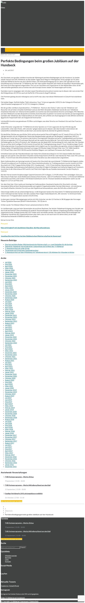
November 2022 (11, 339)
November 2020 (11, 376)
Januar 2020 (9, 388)
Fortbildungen (11, 40)
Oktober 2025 (10, 278)
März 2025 (9, 288)
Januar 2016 (9, 465)
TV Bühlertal (14, 601)
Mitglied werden (11, 556)
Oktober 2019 (10, 394)
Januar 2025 (9, 290)
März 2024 (9, 309)
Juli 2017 (8, 445)
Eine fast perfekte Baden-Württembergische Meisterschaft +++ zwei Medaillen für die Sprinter (39, 244)
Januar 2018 (9, 433)
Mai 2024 (8, 305)
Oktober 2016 (10, 461)
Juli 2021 (8, 362)
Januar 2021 (9, 372)
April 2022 (9, 349)
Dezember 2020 (11, 374)
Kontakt (7, 46)
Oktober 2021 (10, 356)
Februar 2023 (10, 333)
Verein (7, 17)
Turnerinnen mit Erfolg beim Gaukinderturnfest (21, 250)
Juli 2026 (8, 262)
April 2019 (9, 404)
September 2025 (11, 280)
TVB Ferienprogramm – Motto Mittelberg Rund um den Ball (27, 485)
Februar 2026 (10, 270)
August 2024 (9, 300)
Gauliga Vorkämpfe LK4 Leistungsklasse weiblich (23, 493)
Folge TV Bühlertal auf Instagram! (13, 598)
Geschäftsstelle (12, 19)
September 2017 (11, 441)
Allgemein (9, 511)
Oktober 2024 (10, 296)
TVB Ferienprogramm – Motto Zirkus (19, 477)
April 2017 (9, 451)
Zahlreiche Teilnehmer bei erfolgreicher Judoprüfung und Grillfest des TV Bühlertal (34, 246)
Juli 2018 (8, 421)
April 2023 (9, 331)
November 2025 (11, 276)
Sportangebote (10, 27)
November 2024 (11, 294)
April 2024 (9, 307)
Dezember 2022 (11, 337)
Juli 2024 (8, 301)
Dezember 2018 (11, 412)
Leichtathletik (11, 30)
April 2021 (9, 366)
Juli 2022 (8, 345)
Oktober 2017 (10, 439)
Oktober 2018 (10, 415)
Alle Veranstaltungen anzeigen (11, 501)
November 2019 (11, 392)
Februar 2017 (10, 455)
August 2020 (9, 380)
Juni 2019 (8, 400)
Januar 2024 (9, 313)
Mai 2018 (8, 425)
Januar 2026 (9, 272)
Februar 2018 (10, 431)
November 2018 (11, 413)
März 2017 (9, 453)
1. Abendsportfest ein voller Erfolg (17, 248)
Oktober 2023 (10, 319)
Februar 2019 (10, 408)
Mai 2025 (8, 284)
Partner (7, 44)
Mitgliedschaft (11, 23)
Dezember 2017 (11, 435)
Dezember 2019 (11, 390)
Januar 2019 (9, 410)
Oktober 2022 (10, 341)
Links (7, 559)
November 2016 (11, 459)
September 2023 (11, 321)
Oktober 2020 (10, 378)
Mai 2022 (8, 347)
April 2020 (9, 384)
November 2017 (11, 437)
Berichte (8, 558)
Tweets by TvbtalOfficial (10, 586)
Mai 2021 (8, 364)
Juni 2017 (8, 447)
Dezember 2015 (11, 467)
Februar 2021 (10, 370)
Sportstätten (11, 25)
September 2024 (11, 298)
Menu (3, 7)
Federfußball (11, 32)
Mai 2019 (8, 402)
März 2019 (9, 406)
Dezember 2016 (11, 457)
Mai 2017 (8, 449)
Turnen (9, 28)
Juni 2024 (8, 303)
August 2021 (9, 360)
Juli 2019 (8, 398)
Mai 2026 (8, 264)
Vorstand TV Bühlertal (14, 21)
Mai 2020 (8, 382)
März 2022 (9, 351)
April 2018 (9, 427)
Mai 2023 (8, 329)
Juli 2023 (8, 325)
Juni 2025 (8, 282)
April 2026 (9, 266)
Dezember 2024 (11, 292)
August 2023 (9, 323)
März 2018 (9, 429)
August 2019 (9, 396)
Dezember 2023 (11, 315)
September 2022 (11, 343)
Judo (8, 34)
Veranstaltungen (10, 38)
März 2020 (9, 386)
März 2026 (9, 268)
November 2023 (11, 317)
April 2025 (9, 286)
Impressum (24, 601)
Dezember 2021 (11, 353)
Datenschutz (33, 601)
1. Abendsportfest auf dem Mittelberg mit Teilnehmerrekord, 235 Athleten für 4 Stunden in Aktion (39, 252)
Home (7, 15)
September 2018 (11, 417)
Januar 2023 (9, 335)
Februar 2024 (10, 311)
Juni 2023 (8, 327)
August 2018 (9, 419)
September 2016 (11, 463)
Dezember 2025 (11, 274)
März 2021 (9, 368)
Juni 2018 (8, 423)
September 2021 (11, 358)
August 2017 (9, 443)
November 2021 (11, 355)
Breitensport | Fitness (14, 36)
